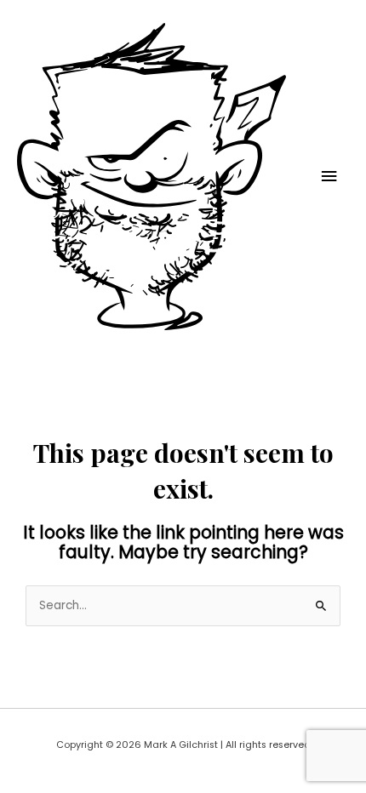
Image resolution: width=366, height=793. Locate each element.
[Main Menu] (329, 176)
